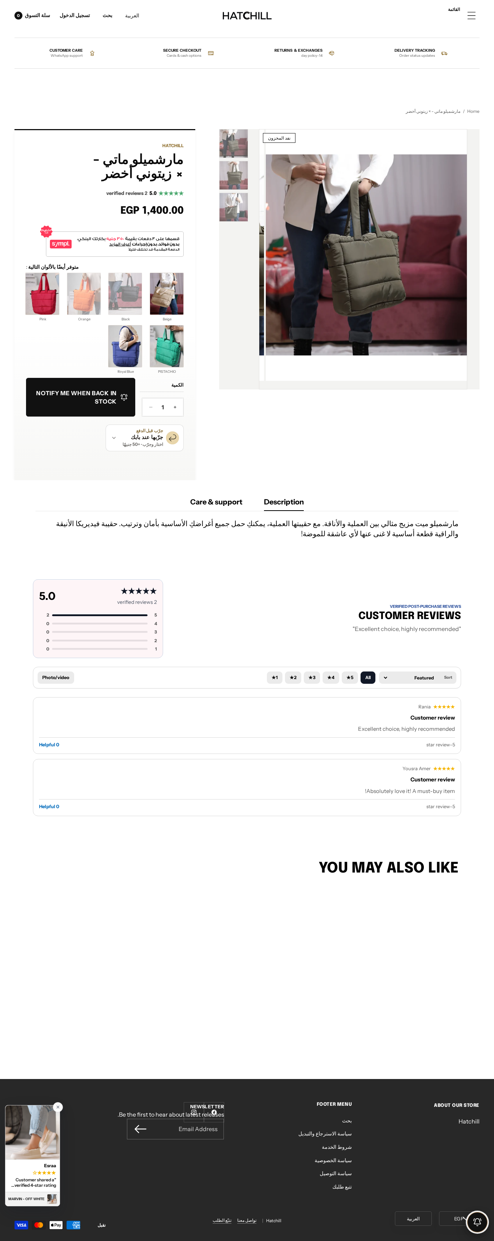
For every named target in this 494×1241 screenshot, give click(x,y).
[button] (107, 16)
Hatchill (173, 145)
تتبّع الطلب (222, 1220)
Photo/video (55, 677)
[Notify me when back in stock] (477, 1222)
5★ (349, 677)
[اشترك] (140, 1129)
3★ (311, 677)
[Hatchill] (247, 16)
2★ (293, 677)
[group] (233, 143)
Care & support (216, 502)
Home (473, 111)
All (368, 677)
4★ (331, 677)
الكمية (177, 385)
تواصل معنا (246, 1220)
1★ (275, 677)
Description (284, 502)
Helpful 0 (49, 744)
